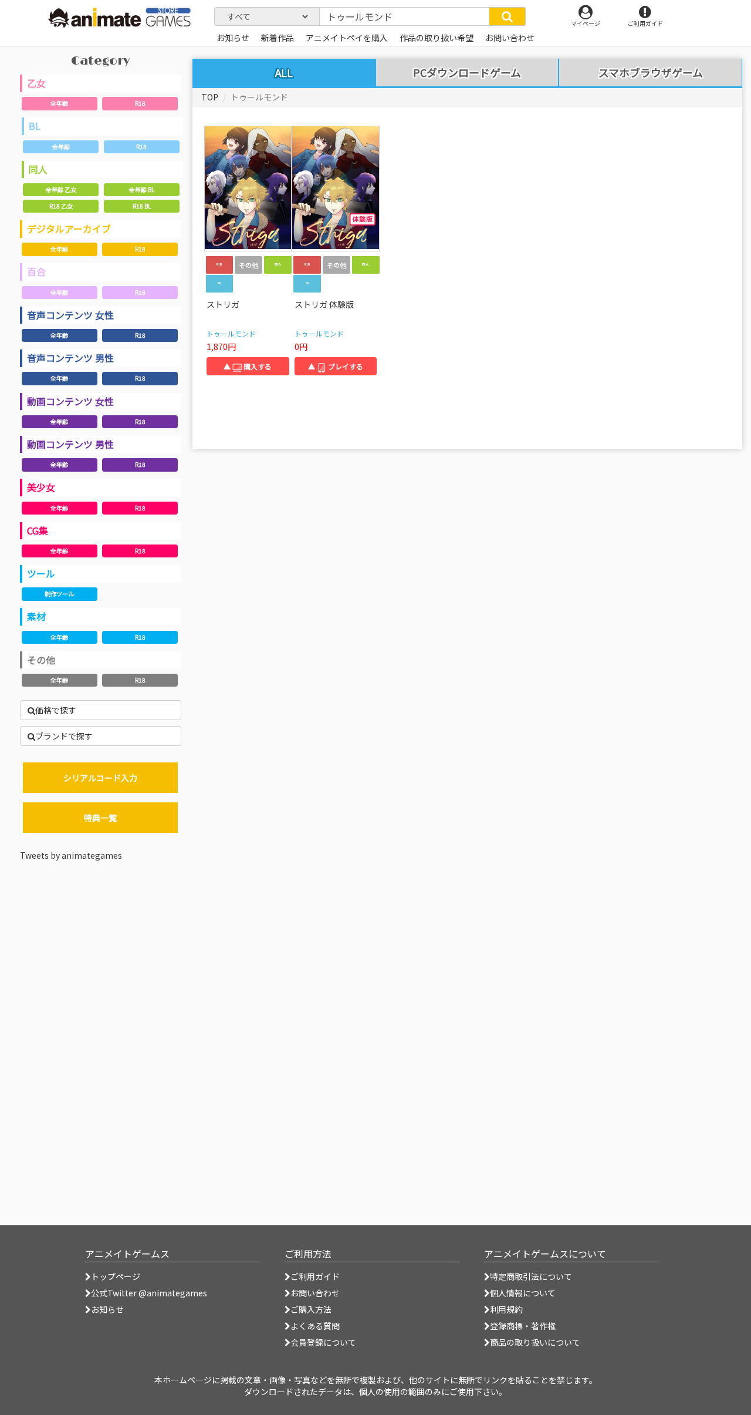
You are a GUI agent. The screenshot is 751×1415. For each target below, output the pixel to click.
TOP (209, 97)
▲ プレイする (335, 366)
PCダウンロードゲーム (467, 73)
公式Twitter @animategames (149, 1293)
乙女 (36, 83)
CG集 (37, 530)
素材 (36, 616)
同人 (38, 169)
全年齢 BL (141, 189)
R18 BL (142, 205)
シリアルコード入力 (100, 778)
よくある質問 (315, 1326)
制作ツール (59, 593)
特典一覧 (100, 818)
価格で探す (55, 710)
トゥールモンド (231, 333)
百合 (36, 271)
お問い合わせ (315, 1293)
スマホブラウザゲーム (650, 73)
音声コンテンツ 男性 (70, 358)
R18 (140, 103)
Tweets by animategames (71, 855)
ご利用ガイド (315, 1276)
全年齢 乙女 (61, 189)
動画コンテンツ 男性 (70, 444)
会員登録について (323, 1342)
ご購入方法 (310, 1309)
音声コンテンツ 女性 (70, 315)
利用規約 (506, 1309)
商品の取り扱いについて (535, 1342)
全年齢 (59, 103)
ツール (41, 573)
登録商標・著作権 (523, 1326)
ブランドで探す (64, 736)
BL (34, 126)
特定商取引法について (531, 1276)
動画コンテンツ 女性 (70, 401)
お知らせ (107, 1309)
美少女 (41, 487)
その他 (41, 660)
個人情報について (523, 1293)
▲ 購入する (248, 366)
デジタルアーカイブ (69, 228)
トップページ (115, 1276)
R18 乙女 (61, 205)
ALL (284, 72)
